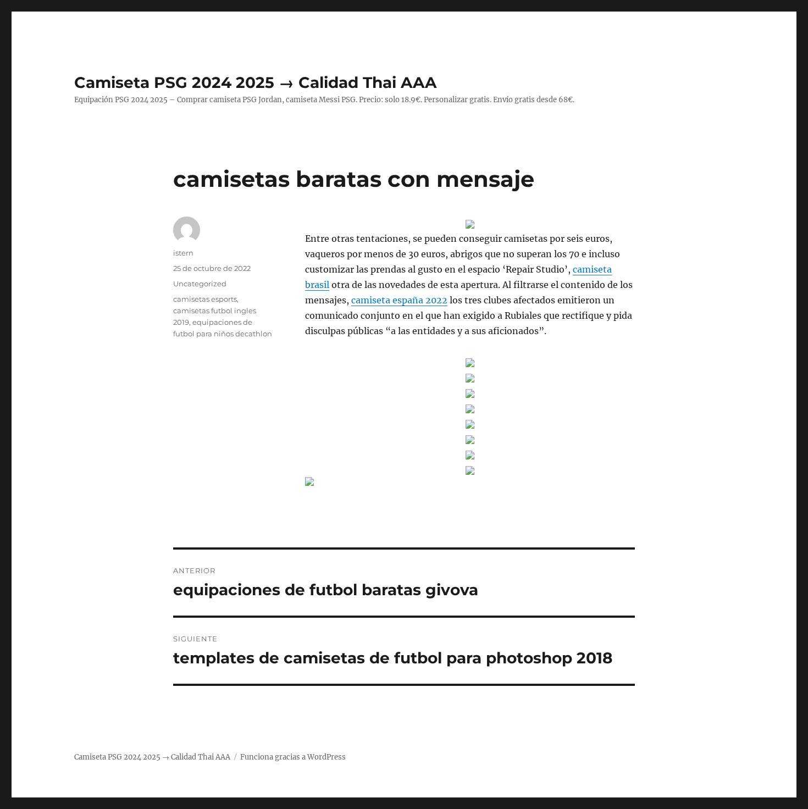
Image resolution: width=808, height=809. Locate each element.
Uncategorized (199, 283)
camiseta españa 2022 (399, 300)
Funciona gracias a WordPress (293, 757)
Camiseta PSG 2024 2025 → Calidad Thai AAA (255, 82)
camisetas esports (205, 299)
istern (183, 252)
